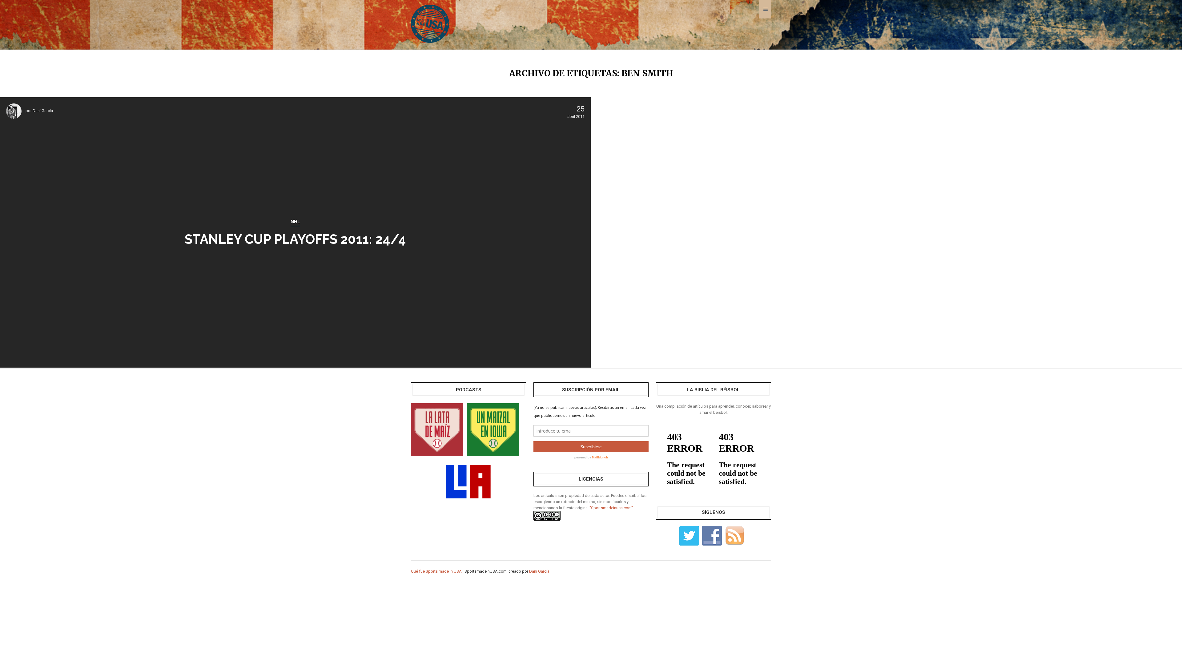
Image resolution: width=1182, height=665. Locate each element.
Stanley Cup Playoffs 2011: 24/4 (295, 239)
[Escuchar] (437, 429)
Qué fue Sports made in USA (436, 571)
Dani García (43, 110)
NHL (295, 221)
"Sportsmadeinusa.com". (611, 508)
